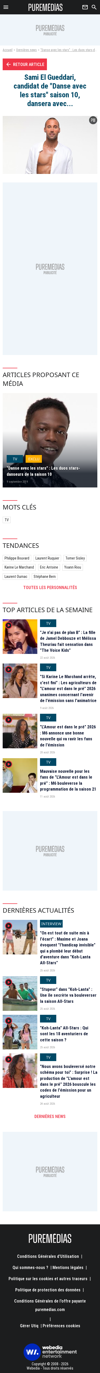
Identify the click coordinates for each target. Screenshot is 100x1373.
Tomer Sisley (75, 558)
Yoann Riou (72, 567)
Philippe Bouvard (17, 558)
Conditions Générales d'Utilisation (48, 1256)
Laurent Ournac (16, 576)
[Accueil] (45, 7)
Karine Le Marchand (19, 567)
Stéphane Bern (45, 576)
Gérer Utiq (29, 1325)
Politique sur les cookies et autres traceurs (48, 1278)
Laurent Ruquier (47, 558)
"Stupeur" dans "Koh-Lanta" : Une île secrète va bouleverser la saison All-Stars (68, 995)
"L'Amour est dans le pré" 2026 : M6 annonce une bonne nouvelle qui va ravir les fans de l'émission (68, 735)
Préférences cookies (61, 1325)
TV (7, 520)
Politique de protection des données (48, 1289)
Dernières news (26, 50)
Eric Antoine (49, 567)
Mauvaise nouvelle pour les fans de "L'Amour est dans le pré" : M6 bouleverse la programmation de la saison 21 (68, 780)
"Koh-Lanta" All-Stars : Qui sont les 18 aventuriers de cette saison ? (64, 1033)
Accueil (8, 50)
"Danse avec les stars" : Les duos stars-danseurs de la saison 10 (43, 471)
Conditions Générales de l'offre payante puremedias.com (50, 1305)
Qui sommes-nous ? (30, 1267)
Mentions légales (68, 1267)
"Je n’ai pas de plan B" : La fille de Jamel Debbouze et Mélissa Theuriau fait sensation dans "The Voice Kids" (68, 641)
